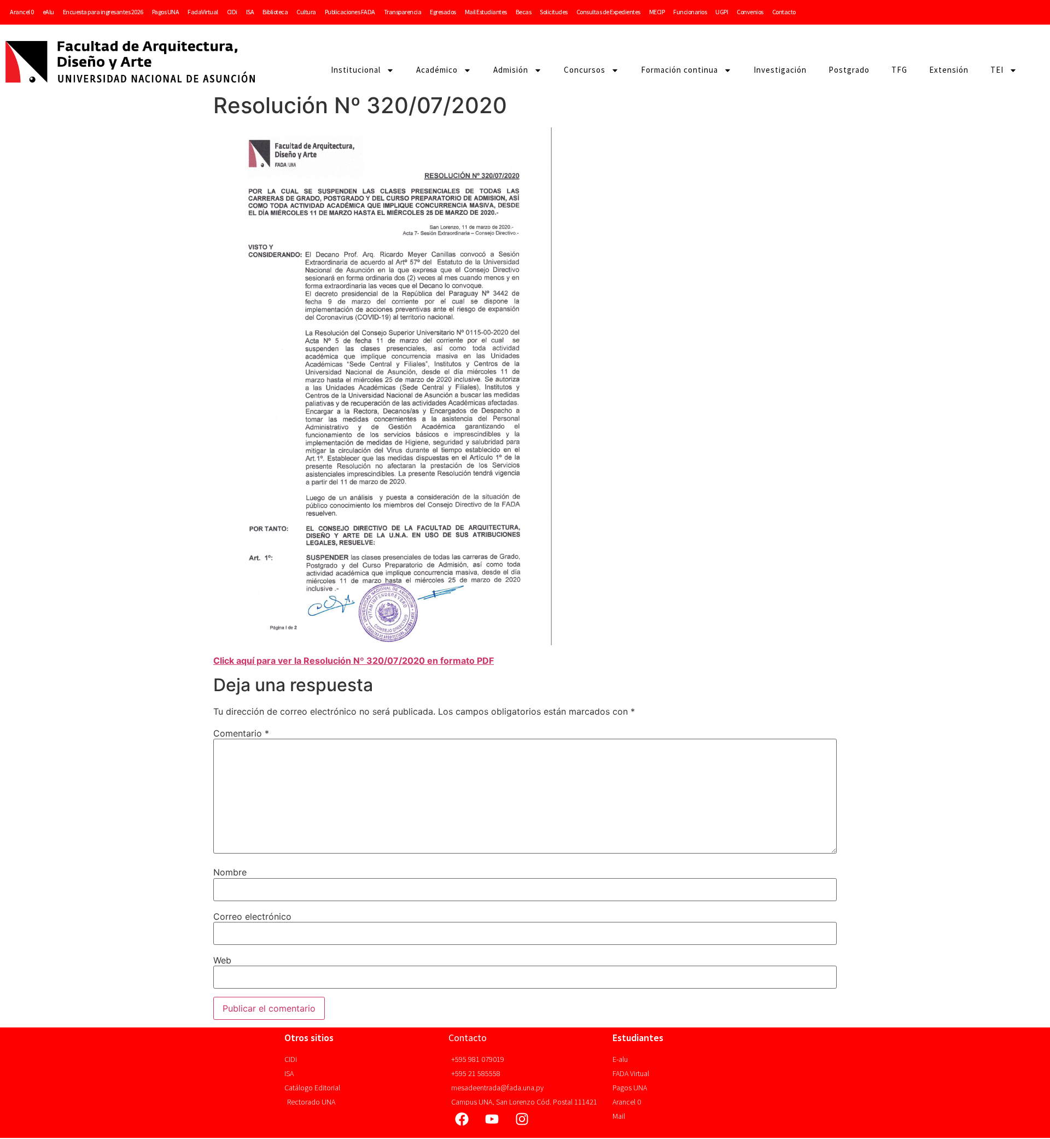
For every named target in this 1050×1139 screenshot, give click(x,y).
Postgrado (849, 70)
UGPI (721, 12)
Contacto (784, 12)
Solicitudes (554, 12)
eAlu (48, 12)
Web (222, 960)
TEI (997, 70)
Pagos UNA (165, 12)
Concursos (584, 70)
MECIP (657, 12)
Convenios (750, 12)
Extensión (949, 70)
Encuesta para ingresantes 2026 (103, 12)
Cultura (306, 12)
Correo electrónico (252, 916)
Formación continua (679, 70)
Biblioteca (275, 12)
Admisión (510, 70)
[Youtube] (492, 1118)
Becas (524, 12)
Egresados (443, 12)
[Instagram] (522, 1118)
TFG (899, 70)
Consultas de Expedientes (608, 12)
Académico (437, 70)
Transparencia (403, 12)
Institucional (356, 70)
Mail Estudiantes (486, 12)
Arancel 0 (22, 12)
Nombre (230, 872)
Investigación (780, 70)
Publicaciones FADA (350, 12)
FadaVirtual (203, 12)
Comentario (241, 733)
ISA (250, 12)
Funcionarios (690, 12)
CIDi (232, 12)
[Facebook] (462, 1118)
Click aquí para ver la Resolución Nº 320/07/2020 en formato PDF (353, 660)
